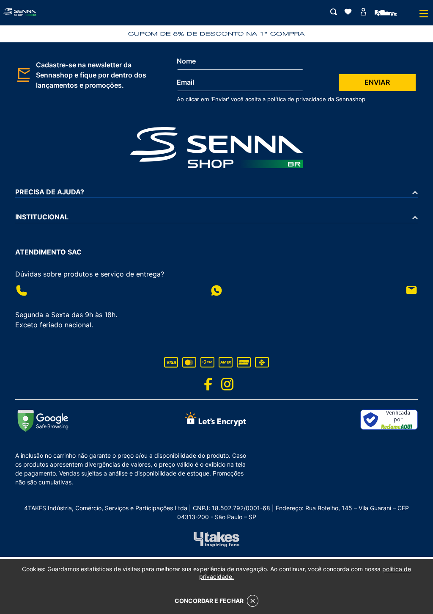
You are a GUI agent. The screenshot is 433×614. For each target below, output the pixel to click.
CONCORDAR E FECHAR (209, 600)
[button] (337, 12)
